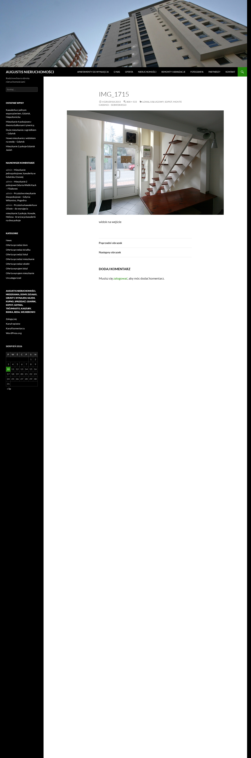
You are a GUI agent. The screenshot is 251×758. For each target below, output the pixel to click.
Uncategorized (13, 277)
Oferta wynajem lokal (17, 268)
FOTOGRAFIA (196, 71)
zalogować (120, 278)
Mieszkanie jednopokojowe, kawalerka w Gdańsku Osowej (20, 173)
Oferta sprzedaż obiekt (17, 263)
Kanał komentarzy (15, 328)
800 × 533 (131, 101)
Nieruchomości (147, 71)
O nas (117, 71)
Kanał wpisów (13, 323)
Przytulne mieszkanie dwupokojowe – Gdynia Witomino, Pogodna (21, 197)
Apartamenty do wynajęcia (93, 71)
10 (8, 369)
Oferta (129, 71)
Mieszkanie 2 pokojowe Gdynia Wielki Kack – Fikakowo (21, 185)
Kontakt (230, 71)
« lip (9, 388)
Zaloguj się (11, 319)
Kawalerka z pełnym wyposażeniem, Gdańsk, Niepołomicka (18, 113)
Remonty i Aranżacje (173, 71)
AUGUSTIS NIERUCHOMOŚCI (30, 72)
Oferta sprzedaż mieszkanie (20, 259)
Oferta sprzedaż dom (17, 245)
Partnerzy (214, 71)
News (9, 240)
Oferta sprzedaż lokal (17, 254)
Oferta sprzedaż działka (18, 249)
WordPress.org (14, 333)
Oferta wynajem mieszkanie (20, 273)
